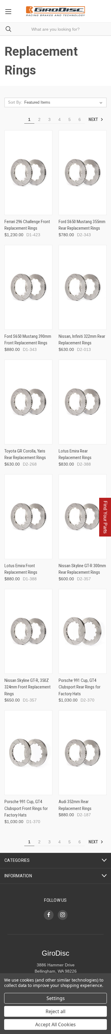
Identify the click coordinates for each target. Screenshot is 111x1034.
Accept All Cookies (55, 1024)
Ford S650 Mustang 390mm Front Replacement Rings (27, 340)
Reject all (55, 1011)
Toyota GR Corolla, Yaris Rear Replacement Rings (25, 454)
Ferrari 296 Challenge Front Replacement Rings (27, 225)
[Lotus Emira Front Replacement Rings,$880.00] (28, 516)
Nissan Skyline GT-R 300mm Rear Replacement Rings (82, 569)
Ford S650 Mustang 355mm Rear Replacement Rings (82, 225)
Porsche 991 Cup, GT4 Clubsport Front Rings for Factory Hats (26, 808)
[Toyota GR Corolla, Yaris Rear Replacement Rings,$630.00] (28, 402)
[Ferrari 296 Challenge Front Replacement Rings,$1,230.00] (28, 172)
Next (94, 119)
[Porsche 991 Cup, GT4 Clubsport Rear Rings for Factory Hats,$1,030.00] (82, 631)
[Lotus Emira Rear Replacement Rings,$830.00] (82, 402)
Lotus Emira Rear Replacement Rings (75, 454)
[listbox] (64, 102)
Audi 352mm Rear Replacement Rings (75, 805)
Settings (55, 998)
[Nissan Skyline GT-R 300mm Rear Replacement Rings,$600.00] (82, 516)
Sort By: (15, 102)
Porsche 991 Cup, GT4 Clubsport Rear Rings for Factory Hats (79, 687)
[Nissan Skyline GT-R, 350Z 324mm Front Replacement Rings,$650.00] (28, 631)
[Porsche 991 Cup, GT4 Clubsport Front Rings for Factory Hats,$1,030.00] (28, 752)
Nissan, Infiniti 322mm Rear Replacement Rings (82, 340)
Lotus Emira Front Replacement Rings (20, 569)
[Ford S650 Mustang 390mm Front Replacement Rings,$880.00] (28, 287)
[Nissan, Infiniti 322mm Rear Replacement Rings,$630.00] (82, 287)
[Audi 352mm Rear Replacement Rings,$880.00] (82, 752)
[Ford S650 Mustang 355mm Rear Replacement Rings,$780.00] (82, 172)
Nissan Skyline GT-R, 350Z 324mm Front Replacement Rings (27, 687)
